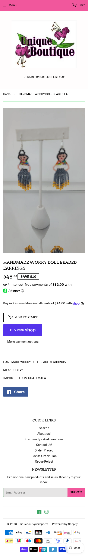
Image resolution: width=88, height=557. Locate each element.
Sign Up (76, 492)
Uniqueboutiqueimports (33, 524)
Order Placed (44, 450)
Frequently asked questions (44, 439)
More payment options (22, 342)
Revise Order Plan (44, 456)
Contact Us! (44, 445)
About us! (44, 434)
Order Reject (44, 461)
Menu (13, 5)
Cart (81, 5)
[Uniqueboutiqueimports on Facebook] (39, 513)
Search (44, 428)
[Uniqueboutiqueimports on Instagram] (46, 513)
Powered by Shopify (65, 524)
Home (6, 94)
